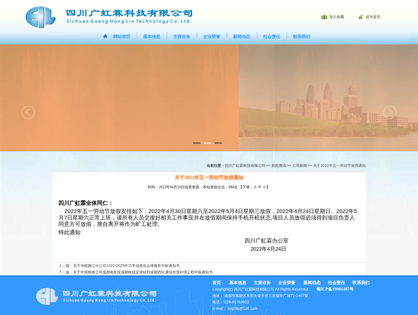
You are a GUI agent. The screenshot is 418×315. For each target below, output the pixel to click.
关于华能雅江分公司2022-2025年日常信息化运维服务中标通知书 (126, 266)
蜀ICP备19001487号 (335, 289)
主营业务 (181, 36)
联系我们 (301, 36)
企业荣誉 (211, 36)
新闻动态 (241, 36)
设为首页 (373, 17)
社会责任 (271, 36)
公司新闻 (299, 165)
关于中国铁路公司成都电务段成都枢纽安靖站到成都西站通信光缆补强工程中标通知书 (143, 272)
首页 (216, 282)
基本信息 (151, 36)
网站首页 (121, 36)
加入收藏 (336, 17)
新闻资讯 (278, 165)
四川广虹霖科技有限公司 (245, 165)
